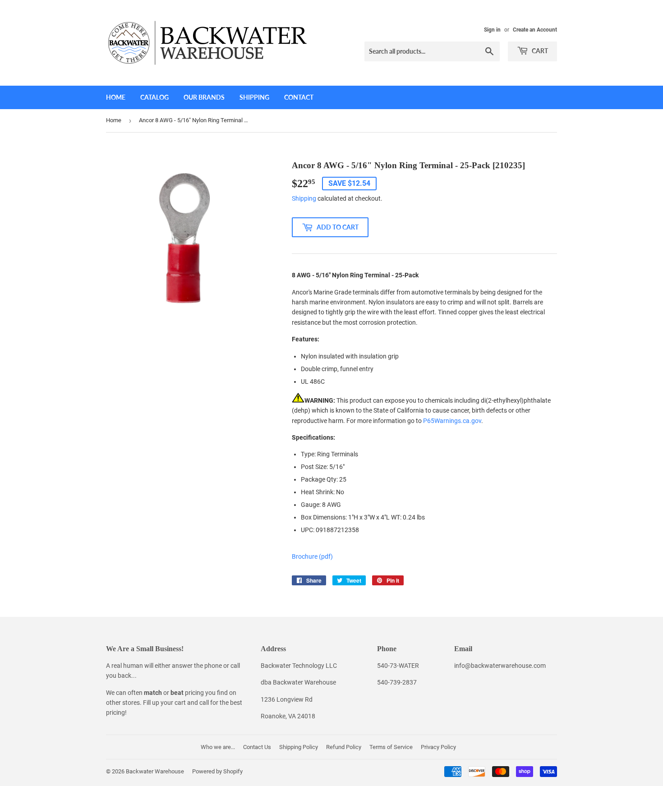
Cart (539, 51)
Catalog (154, 97)
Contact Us (257, 747)
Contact (298, 97)
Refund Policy (343, 747)
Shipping (254, 97)
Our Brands (204, 97)
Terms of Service (391, 747)
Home (115, 97)
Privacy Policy (438, 747)
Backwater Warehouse (155, 771)
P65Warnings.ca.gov (452, 420)
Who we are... (218, 747)
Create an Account (535, 30)
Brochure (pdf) (312, 556)
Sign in (492, 30)
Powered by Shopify (217, 771)
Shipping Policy (298, 747)
